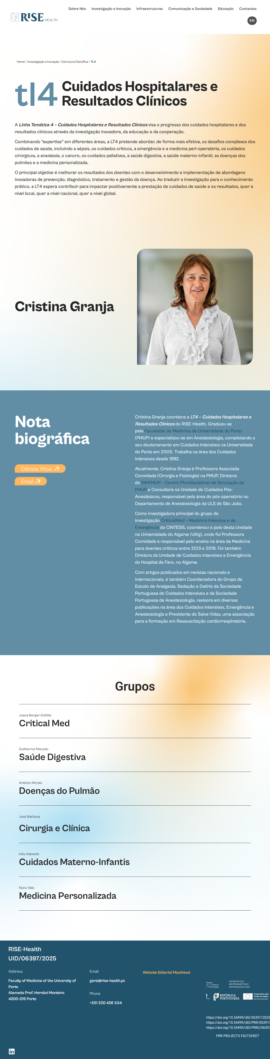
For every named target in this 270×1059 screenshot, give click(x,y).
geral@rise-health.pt (107, 980)
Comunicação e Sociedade (190, 9)
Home (21, 62)
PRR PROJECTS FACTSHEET (237, 1036)
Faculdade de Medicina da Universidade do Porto (193, 431)
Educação (226, 9)
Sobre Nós (77, 9)
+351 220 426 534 (106, 1003)
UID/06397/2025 (32, 958)
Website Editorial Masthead (166, 972)
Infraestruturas (149, 9)
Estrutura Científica (75, 62)
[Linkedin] (11, 1051)
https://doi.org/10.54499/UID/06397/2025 (238, 1018)
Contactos (248, 9)
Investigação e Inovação (111, 9)
